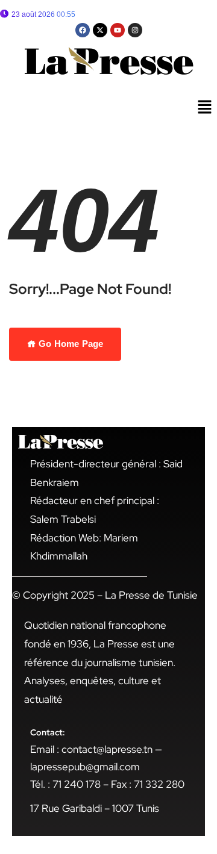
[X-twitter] (100, 30)
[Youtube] (117, 30)
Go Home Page (69, 343)
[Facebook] (82, 30)
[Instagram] (135, 30)
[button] (205, 108)
